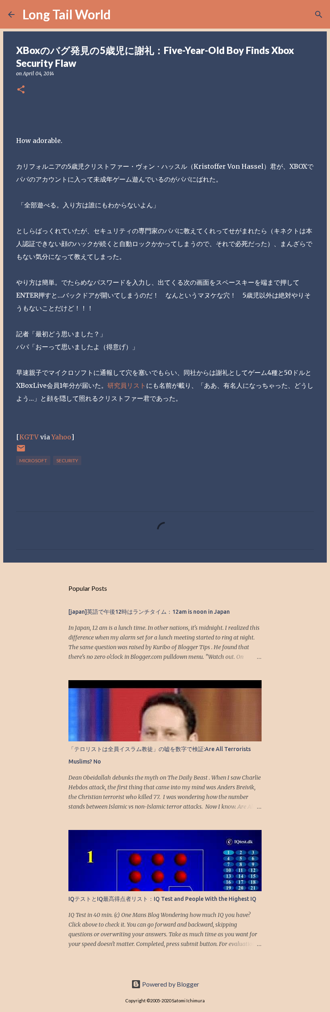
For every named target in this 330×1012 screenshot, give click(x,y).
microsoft (33, 460)
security (67, 460)
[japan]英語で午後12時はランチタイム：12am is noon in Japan (149, 611)
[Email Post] (21, 451)
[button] (21, 90)
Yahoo (61, 437)
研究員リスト (126, 385)
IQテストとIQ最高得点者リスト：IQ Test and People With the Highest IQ (162, 899)
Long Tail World (67, 14)
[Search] (122, 14)
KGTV (29, 437)
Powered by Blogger (170, 984)
